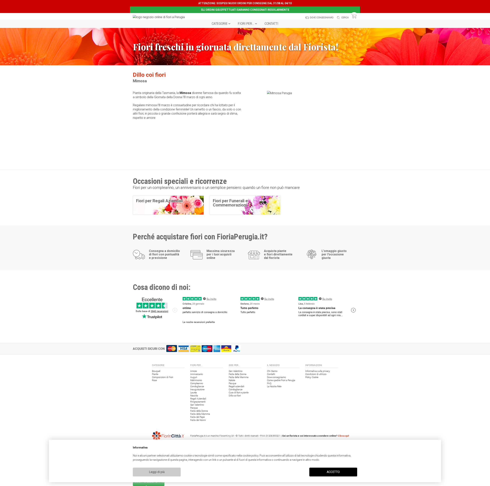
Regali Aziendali (198, 398)
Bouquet (156, 371)
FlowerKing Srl (226, 436)
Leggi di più (157, 472)
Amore (193, 371)
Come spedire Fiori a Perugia (281, 380)
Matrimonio (196, 380)
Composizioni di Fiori (162, 377)
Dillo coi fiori (235, 395)
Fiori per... (246, 23)
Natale (232, 380)
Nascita (194, 395)
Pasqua (194, 408)
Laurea (193, 392)
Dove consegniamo (276, 377)
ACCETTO (333, 472)
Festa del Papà (197, 417)
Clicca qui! (343, 436)
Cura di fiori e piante (238, 392)
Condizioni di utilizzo (315, 374)
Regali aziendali (236, 386)
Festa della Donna (199, 411)
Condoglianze (197, 386)
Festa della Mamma (200, 414)
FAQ (269, 383)
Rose (154, 380)
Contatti (271, 23)
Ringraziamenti (198, 401)
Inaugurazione (197, 389)
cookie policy (250, 455)
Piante (155, 374)
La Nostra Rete (274, 386)
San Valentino (197, 405)
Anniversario (196, 374)
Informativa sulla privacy (317, 371)
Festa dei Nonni (198, 420)
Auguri (193, 377)
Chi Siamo (272, 371)
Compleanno (196, 383)
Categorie (220, 23)
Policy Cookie (311, 377)
